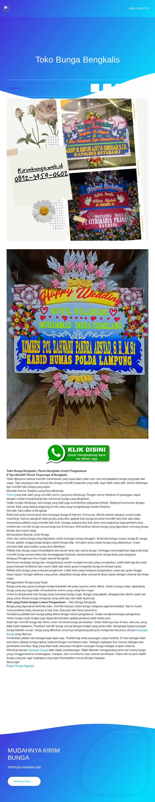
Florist (10, 494)
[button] (95, 88)
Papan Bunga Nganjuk (20, 665)
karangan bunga (38, 650)
